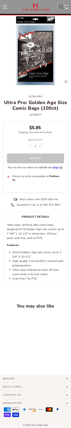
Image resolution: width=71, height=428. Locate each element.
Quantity (35, 139)
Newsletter (12, 403)
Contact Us (12, 394)
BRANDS (9, 378)
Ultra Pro (35, 96)
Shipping (23, 132)
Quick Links (12, 386)
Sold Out (15, 358)
